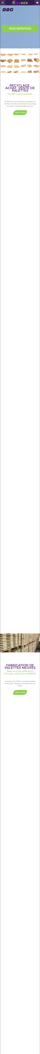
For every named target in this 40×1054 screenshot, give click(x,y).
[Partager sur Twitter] (7, 9)
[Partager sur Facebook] (4, 9)
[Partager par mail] (11, 9)
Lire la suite (20, 113)
